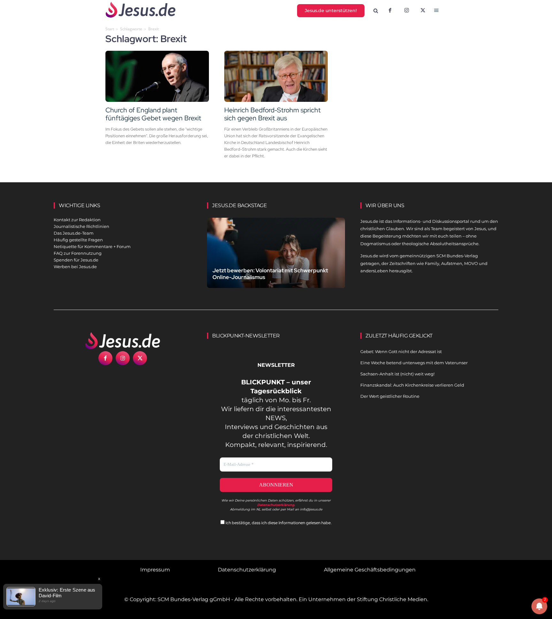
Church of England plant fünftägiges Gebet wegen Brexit (153, 114)
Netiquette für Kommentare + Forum (92, 246)
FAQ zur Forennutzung (78, 253)
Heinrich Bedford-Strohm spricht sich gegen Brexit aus (272, 114)
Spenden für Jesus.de (76, 259)
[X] (423, 11)
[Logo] (123, 341)
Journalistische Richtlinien (81, 226)
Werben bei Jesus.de (75, 266)
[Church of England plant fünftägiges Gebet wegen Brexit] (157, 76)
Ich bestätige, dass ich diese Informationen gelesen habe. (278, 522)
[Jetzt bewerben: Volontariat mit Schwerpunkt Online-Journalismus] (276, 260)
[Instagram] (406, 11)
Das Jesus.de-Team (74, 233)
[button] (376, 11)
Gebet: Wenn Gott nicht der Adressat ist (401, 351)
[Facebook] (390, 11)
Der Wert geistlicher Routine (389, 396)
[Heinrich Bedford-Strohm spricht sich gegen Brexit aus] (276, 76)
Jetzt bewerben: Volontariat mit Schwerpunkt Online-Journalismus (270, 274)
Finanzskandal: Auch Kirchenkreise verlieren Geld (412, 385)
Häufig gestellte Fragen (78, 239)
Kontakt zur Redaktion (77, 219)
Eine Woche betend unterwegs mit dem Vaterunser (414, 362)
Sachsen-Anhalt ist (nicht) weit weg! (397, 373)
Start (109, 29)
